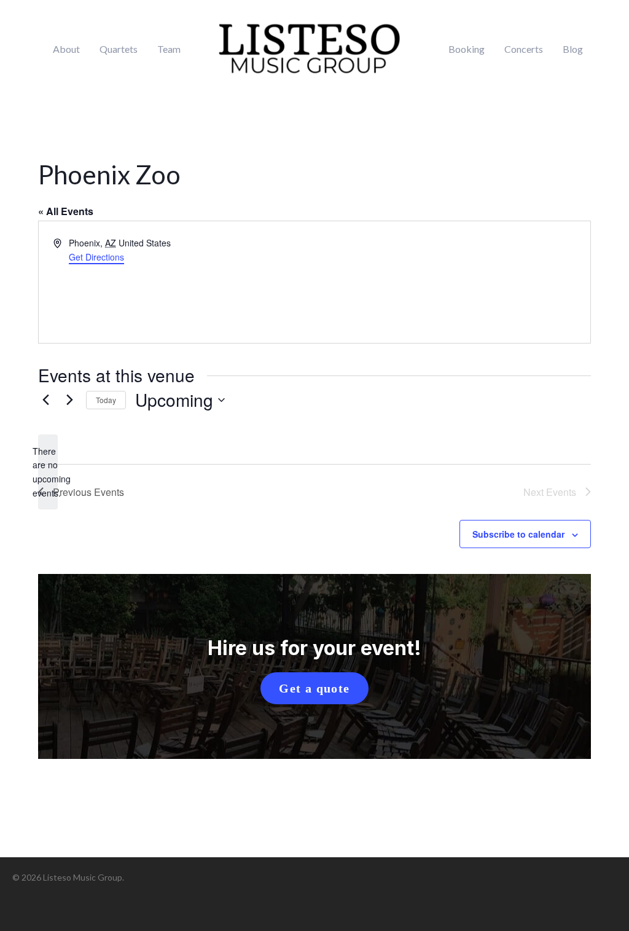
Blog (573, 49)
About (66, 49)
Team (169, 49)
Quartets (119, 49)
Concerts (523, 49)
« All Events (65, 211)
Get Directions (96, 257)
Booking (466, 49)
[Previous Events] (45, 400)
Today (106, 400)
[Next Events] (69, 400)
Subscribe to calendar (518, 534)
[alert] (48, 472)
